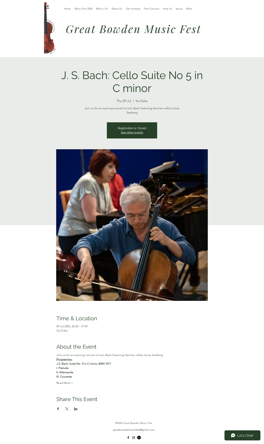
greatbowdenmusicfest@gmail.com (134, 429)
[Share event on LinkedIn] (75, 408)
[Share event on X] (67, 408)
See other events (132, 132)
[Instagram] (133, 437)
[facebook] (128, 437)
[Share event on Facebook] (58, 408)
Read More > (64, 383)
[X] (139, 437)
